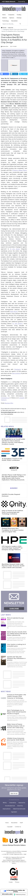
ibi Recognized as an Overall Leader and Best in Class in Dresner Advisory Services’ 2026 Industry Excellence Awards (13, 441)
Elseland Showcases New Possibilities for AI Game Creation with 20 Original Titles (13, 530)
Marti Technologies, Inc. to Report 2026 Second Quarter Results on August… (16, 711)
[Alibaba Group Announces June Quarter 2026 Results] (3, 742)
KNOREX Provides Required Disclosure (11, 495)
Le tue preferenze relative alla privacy (15, 891)
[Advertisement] (14, 778)
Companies (11, 14)
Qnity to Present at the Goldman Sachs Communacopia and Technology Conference (12, 512)
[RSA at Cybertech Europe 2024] (3, 621)
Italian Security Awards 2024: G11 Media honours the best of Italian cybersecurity (17, 633)
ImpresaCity (22, 802)
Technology (5, 21)
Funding (19, 14)
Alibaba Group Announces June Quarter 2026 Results (15, 739)
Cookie (11, 882)
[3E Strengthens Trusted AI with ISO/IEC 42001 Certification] (14, 452)
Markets (4, 17)
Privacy (17, 882)
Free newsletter (8, 414)
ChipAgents (17, 369)
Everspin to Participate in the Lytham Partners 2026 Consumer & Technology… (16, 696)
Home (4, 14)
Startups (19, 17)
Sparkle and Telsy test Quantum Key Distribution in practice (16, 658)
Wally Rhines (14, 311)
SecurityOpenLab (10, 805)
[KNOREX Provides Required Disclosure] (14, 488)
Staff (21, 822)
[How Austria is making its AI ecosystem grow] (3, 648)
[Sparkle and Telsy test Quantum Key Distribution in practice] (3, 660)
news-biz (10, 27)
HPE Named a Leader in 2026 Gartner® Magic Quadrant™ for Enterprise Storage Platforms (12, 547)
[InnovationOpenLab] (14, 9)
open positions (16, 373)
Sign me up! (14, 793)
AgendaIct (14, 812)
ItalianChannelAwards (19, 809)
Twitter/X (3, 400)
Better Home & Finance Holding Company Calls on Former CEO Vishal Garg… (15, 725)
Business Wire (5, 46)
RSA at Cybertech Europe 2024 (15, 619)
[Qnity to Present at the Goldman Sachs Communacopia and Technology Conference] (14, 504)
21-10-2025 (13, 46)
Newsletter (14, 21)
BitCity (5, 802)
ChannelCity (21, 1)
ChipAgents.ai (5, 398)
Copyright (9, 826)
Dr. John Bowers (17, 323)
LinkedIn (21, 398)
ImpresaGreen (6, 809)
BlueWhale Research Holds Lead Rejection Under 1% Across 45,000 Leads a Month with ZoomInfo (13, 565)
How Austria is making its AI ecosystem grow (16, 645)
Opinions (11, 17)
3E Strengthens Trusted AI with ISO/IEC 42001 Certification (12, 459)
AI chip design (15, 249)
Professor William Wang (19, 170)
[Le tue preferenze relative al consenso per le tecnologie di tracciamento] (20, 894)
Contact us (18, 826)
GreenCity (20, 805)
